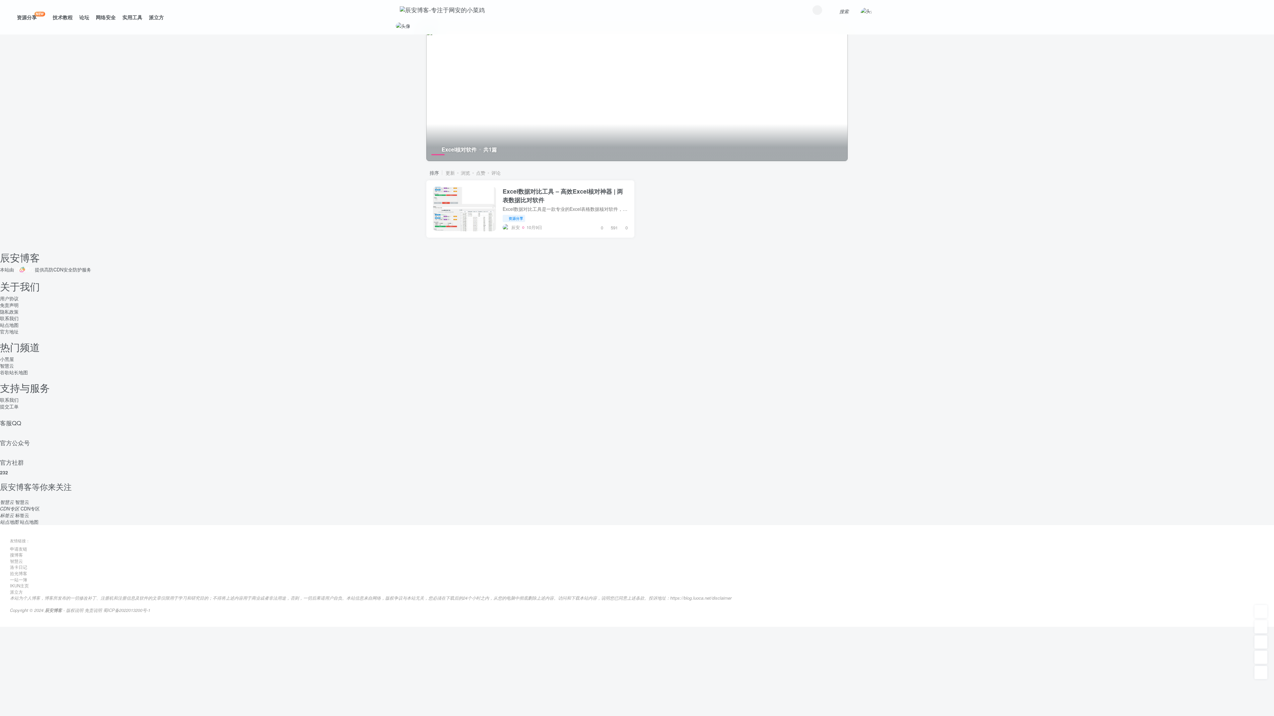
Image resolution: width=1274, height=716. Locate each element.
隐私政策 (9, 311)
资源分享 (30, 16)
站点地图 (9, 325)
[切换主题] (1260, 657)
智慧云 (7, 365)
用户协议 (9, 298)
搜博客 (16, 555)
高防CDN (53, 269)
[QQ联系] (1260, 642)
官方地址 (9, 331)
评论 (496, 172)
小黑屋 (7, 359)
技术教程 (63, 17)
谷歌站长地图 (14, 372)
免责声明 (9, 305)
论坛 (84, 17)
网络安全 (106, 17)
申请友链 (18, 549)
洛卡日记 (18, 567)
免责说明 (93, 610)
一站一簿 (18, 579)
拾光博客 (18, 573)
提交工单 (9, 406)
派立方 (156, 17)
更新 (450, 172)
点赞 (480, 172)
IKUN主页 (19, 585)
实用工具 (132, 17)
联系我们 (9, 318)
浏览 (465, 172)
